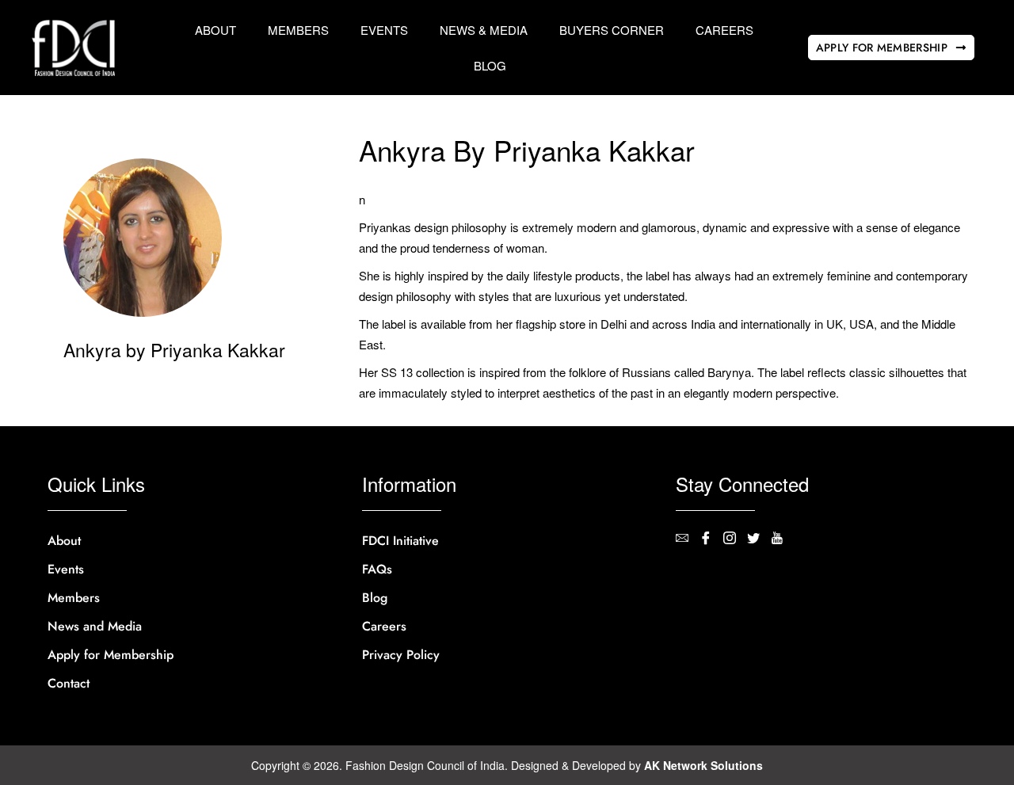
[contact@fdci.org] (688, 539)
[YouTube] (783, 539)
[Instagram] (735, 539)
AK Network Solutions (703, 765)
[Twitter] (759, 539)
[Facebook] (711, 539)
